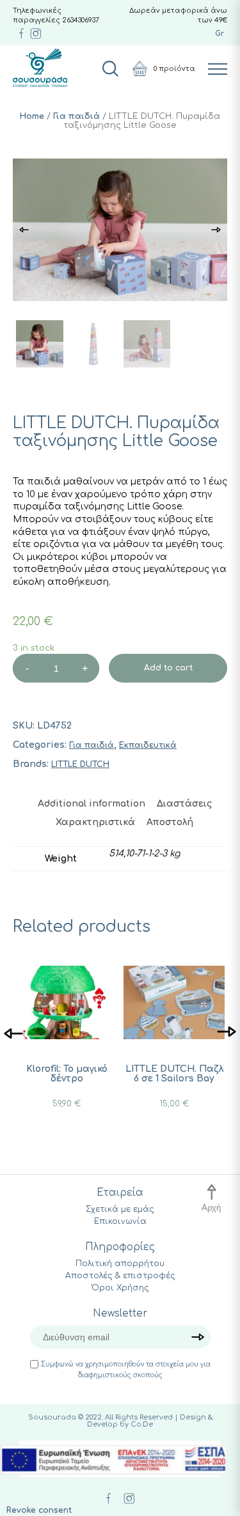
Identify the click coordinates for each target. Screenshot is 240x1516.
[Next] (226, 1032)
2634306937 (80, 20)
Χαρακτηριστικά (95, 822)
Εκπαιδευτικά (148, 745)
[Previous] (13, 1032)
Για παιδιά (76, 116)
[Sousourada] (40, 68)
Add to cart (168, 667)
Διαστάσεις (184, 803)
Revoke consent (39, 1510)
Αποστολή (170, 822)
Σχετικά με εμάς (120, 1209)
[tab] (91, 803)
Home (32, 116)
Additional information (91, 803)
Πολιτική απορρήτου (120, 1263)
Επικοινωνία (120, 1221)
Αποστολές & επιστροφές (120, 1275)
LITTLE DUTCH (80, 764)
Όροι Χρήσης (120, 1287)
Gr (219, 33)
